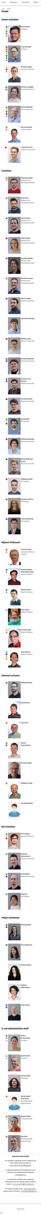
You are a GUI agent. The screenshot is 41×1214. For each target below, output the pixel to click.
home (3, 8)
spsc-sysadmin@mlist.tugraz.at (23, 1184)
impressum (20, 1209)
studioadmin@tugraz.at (29, 1191)
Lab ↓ (4, 2)
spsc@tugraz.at (20, 1175)
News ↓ (36, 2)
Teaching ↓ (26, 2)
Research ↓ (14, 2)
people (9, 8)
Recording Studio (29, 1189)
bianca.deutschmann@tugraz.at (20, 1165)
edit (2, 1212)
